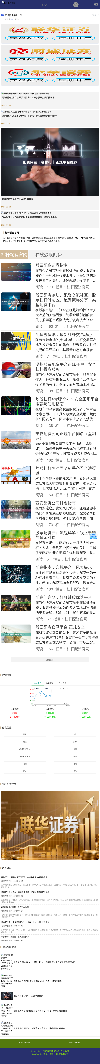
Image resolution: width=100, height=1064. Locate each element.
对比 (75, 734)
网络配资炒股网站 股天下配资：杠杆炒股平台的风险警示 (28, 97)
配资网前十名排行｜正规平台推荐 (17, 198)
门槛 (25, 763)
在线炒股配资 (24, 756)
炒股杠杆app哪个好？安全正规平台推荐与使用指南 (67, 401)
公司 (75, 763)
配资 (25, 741)
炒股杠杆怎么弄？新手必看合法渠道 (65, 470)
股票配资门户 (55, 1053)
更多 (94, 15)
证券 (75, 756)
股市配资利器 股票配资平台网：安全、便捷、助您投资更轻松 (40, 1010)
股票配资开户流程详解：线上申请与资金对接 (65, 535)
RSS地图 (56, 1051)
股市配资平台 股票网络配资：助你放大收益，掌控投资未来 (29, 216)
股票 (75, 741)
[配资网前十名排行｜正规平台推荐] (50, 162)
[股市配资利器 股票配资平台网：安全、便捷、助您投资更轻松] (7, 1010)
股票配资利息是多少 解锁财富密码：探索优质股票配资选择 (29, 115)
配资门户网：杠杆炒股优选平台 (63, 597)
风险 (75, 771)
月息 (25, 734)
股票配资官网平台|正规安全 (60, 627)
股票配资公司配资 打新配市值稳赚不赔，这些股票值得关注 (39, 1028)
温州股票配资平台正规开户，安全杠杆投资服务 (65, 366)
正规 (25, 771)
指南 (75, 749)
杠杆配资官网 (24, 749)
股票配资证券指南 (51, 265)
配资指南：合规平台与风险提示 (63, 567)
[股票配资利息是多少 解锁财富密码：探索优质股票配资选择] (50, 111)
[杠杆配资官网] (8, 4)
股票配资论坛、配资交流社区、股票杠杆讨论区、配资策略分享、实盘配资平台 (65, 299)
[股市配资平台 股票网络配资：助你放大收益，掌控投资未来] (50, 212)
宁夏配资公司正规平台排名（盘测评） (65, 436)
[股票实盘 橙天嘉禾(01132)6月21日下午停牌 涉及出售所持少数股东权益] (7, 962)
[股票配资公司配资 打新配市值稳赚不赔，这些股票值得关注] (7, 1028)
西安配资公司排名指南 (55, 503)
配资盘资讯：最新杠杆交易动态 (63, 334)
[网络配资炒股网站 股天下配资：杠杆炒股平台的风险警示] (50, 93)
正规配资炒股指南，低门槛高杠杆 (15, 937)
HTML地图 (64, 1051)
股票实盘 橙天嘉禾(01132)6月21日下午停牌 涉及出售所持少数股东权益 (44, 961)
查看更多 (50, 659)
